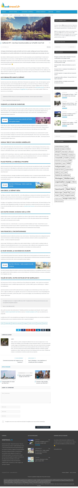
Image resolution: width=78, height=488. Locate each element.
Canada (21, 480)
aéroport (58, 152)
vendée (57, 195)
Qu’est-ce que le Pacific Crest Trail (12, 311)
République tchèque (12, 482)
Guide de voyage (13, 11)
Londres (57, 172)
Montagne (25, 323)
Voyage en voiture (58, 198)
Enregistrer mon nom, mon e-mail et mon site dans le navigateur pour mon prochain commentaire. (25, 421)
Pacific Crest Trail (32, 323)
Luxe (62, 172)
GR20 (64, 163)
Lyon (66, 172)
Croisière (66, 157)
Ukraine (43, 482)
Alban (12, 339)
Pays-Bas (71, 480)
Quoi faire (39, 323)
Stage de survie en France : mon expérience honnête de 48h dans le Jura (69, 105)
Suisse (30, 482)
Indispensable (8, 323)
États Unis (49, 47)
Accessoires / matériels (27, 11)
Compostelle (58, 158)
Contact (58, 11)
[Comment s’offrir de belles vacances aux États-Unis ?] (42, 375)
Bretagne (57, 155)
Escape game (64, 160)
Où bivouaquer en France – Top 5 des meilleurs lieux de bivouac (69, 95)
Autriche (13, 480)
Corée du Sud (26, 480)
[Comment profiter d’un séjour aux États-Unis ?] (8, 375)
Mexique (66, 480)
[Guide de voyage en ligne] (10, 5)
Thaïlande (35, 482)
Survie (73, 192)
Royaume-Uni (21, 482)
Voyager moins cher (69, 198)
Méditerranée (69, 178)
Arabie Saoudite (7, 480)
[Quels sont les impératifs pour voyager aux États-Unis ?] (25, 372)
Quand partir (59, 189)
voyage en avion (69, 195)
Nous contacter (73, 472)
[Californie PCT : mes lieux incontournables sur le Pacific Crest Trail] (26, 29)
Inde (46, 480)
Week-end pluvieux (59, 201)
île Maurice (41, 480)
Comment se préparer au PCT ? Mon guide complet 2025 (69, 114)
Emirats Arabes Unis (34, 480)
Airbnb (66, 146)
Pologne (6, 482)
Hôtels (69, 163)
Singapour (26, 482)
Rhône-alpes (58, 192)
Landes (68, 166)
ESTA (2, 323)
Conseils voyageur (40, 11)
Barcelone (64, 152)
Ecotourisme (57, 160)
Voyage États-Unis (23, 89)
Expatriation (58, 163)
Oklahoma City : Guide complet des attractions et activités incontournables (42, 452)
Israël (52, 480)
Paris (65, 185)
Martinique (61, 480)
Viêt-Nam (48, 482)
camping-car (71, 155)
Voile (61, 195)
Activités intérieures (59, 146)
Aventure (50, 11)
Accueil (4, 11)
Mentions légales (65, 472)
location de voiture (59, 169)
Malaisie (56, 480)
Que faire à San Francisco (29, 206)
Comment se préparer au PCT (31, 311)
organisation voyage (63, 182)
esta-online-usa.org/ (40, 87)
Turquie (39, 482)
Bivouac (71, 152)
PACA (74, 182)
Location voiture (68, 169)
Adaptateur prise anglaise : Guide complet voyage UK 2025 (69, 123)
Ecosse (72, 158)
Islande (49, 480)
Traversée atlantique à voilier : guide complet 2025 (41, 460)
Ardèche (68, 149)
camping (64, 155)
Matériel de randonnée (16, 323)
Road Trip (45, 323)
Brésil (17, 480)
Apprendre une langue (60, 149)
